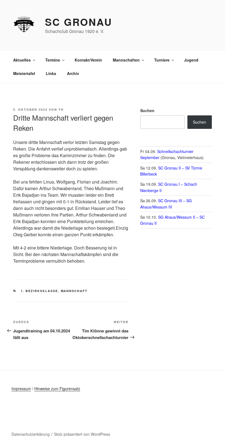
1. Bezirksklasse (39, 291)
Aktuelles (22, 60)
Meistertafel (24, 73)
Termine (52, 60)
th (61, 109)
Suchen (147, 110)
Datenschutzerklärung (31, 434)
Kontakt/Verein (88, 60)
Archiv (73, 73)
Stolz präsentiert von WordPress (82, 434)
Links (51, 73)
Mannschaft (74, 291)
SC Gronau (78, 22)
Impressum (21, 388)
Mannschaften (126, 60)
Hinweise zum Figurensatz (57, 388)
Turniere (162, 60)
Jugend (191, 60)
